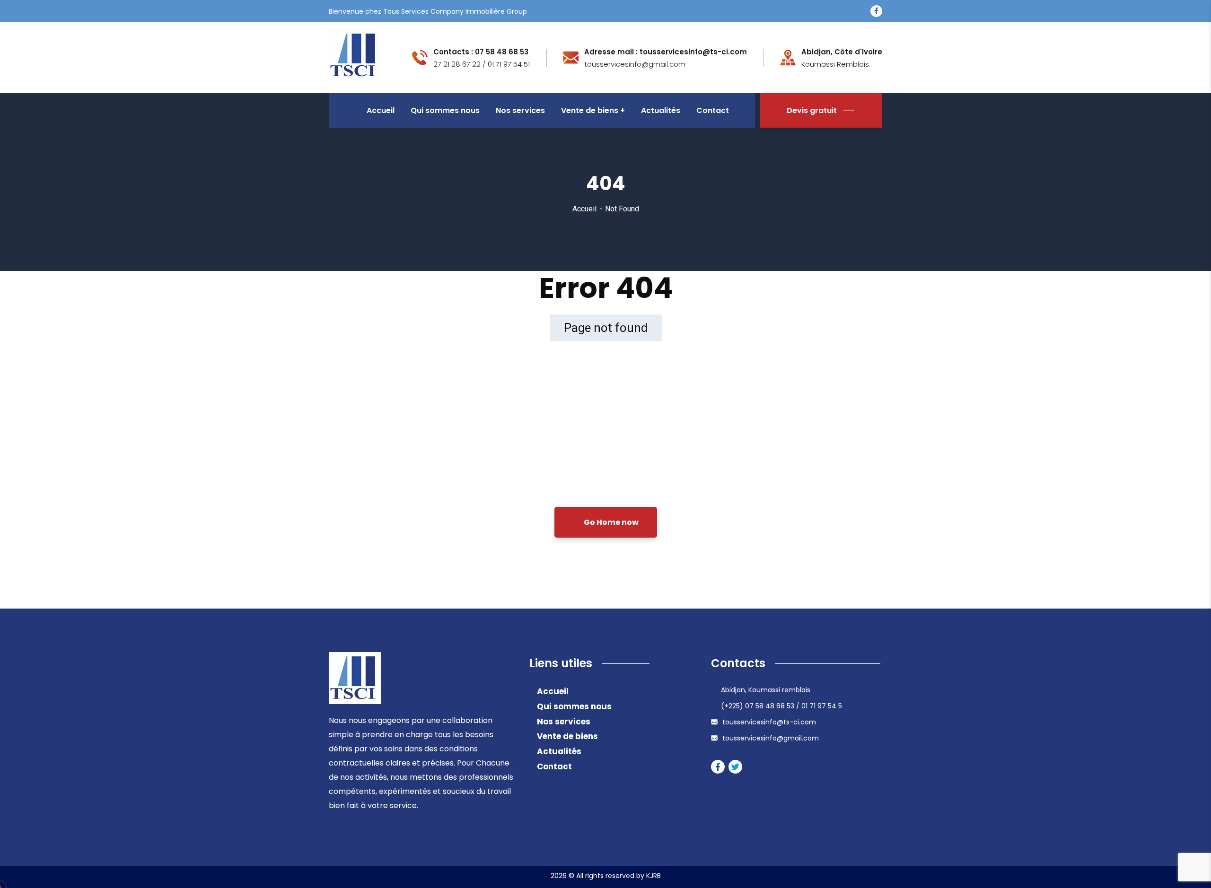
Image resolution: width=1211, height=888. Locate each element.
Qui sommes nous (574, 706)
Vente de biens (567, 736)
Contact (554, 766)
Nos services (563, 721)
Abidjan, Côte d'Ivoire (841, 52)
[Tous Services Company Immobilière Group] (355, 56)
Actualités (559, 751)
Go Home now (610, 522)
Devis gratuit (812, 110)
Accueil (584, 208)
